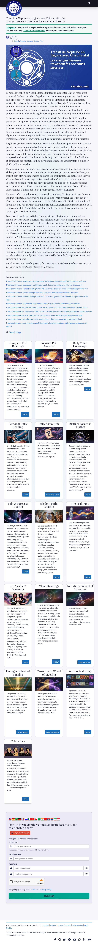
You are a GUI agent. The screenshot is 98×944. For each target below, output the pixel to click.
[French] (23, 819)
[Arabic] (39, 819)
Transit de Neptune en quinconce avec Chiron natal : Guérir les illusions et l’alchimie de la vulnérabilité (46, 307)
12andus (14, 37)
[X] (64, 939)
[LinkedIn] (84, 939)
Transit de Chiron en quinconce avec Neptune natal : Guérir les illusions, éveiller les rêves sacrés (44, 285)
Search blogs (15, 332)
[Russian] (26, 819)
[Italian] (29, 819)
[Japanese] (35, 819)
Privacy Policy (45, 889)
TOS (35, 889)
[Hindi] (42, 819)
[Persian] (55, 819)
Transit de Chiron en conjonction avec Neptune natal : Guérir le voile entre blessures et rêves (43, 303)
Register (11, 27)
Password (13, 864)
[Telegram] (69, 939)
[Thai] (52, 819)
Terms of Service (64, 925)
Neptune (30, 41)
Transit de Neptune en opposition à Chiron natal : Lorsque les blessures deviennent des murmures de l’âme (49, 311)
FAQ (85, 925)
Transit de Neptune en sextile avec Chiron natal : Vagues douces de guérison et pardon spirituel (44, 319)
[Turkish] (45, 819)
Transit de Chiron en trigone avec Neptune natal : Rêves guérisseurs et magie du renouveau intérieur (46, 281)
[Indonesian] (58, 819)
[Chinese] (32, 819)
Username (13, 842)
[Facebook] (55, 939)
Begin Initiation (84, 662)
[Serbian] (48, 819)
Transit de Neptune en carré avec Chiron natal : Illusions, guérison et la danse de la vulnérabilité (44, 315)
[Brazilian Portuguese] (16, 819)
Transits (23, 41)
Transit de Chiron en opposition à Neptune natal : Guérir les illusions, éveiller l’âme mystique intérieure (47, 289)
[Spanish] (13, 819)
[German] (19, 819)
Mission (53, 925)
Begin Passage (23, 732)
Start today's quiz (52, 494)
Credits (9, 928)
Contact (46, 925)
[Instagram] (59, 939)
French (16, 41)
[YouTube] (74, 939)
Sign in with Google (22, 833)
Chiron (36, 41)
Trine (41, 41)
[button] (89, 3)
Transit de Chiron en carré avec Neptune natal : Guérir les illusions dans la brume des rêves (42, 292)
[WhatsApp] (79, 939)
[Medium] (89, 939)
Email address (15, 854)
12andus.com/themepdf (34, 30)
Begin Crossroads (52, 732)
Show (25, 414)
